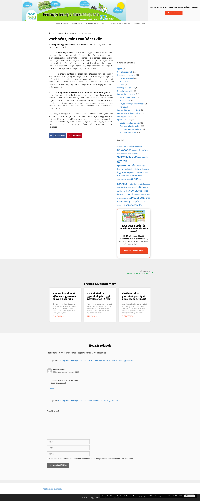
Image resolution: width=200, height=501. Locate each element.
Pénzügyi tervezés (124, 117)
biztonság (134, 150)
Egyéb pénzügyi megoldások (132, 104)
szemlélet (128, 194)
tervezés (134, 197)
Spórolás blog (76, 23)
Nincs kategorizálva (125, 91)
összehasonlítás (133, 205)
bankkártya (127, 146)
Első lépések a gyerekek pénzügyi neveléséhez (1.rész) (134, 296)
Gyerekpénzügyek (124, 72)
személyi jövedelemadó (141, 194)
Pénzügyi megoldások (126, 94)
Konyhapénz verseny (125, 88)
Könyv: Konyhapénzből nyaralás (120, 23)
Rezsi (122, 85)
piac (140, 179)
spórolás (134, 190)
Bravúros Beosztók (122, 153)
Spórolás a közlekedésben (131, 129)
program (123, 183)
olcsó (135, 179)
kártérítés (128, 175)
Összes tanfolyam (139, 23)
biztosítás (143, 150)
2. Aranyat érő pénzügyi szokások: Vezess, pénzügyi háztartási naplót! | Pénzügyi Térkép (95, 360)
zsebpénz (135, 201)
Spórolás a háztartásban (130, 126)
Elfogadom (189, 496)
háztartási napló (135, 169)
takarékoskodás (122, 198)
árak (143, 201)
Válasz (52, 388)
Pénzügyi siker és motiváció (128, 113)
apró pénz (119, 146)
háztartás (122, 169)
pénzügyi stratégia (144, 184)
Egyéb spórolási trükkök (130, 123)
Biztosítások (125, 101)
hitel (143, 166)
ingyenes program (134, 172)
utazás (143, 198)
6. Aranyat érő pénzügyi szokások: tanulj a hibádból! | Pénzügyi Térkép (88, 400)
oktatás (129, 179)
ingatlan (146, 169)
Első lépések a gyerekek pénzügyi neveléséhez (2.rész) (99, 296)
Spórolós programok (128, 132)
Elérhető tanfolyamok (61, 23)
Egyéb (119, 69)
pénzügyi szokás (124, 187)
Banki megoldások (127, 97)
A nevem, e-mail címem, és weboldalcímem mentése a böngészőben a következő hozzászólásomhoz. (92, 459)
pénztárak (133, 184)
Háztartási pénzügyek (126, 75)
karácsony (145, 172)
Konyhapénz (125, 81)
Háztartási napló (127, 78)
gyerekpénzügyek (129, 165)
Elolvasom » (58, 316)
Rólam (103, 23)
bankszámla (136, 146)
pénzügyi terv (137, 187)
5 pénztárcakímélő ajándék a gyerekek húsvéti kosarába (64, 296)
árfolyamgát (120, 205)
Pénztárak (124, 107)
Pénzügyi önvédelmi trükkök (129, 110)
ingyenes (121, 172)
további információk (176, 496)
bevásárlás (124, 150)
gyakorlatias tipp (142, 157)
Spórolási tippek (91, 23)
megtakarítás (137, 175)
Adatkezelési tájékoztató (53, 489)
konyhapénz (121, 175)
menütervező (121, 179)
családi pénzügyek (133, 153)
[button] (57, 135)
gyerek (122, 161)
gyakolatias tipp (127, 156)
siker (127, 191)
